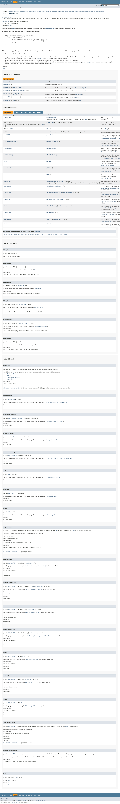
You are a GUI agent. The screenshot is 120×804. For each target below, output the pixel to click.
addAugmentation (51, 117)
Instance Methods (21, 112)
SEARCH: (98, 5)
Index (35, 2)
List (5, 141)
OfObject (14, 97)
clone (5, 234)
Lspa (5, 161)
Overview (3, 2)
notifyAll (44, 234)
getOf (47, 174)
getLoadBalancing (51, 154)
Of (4, 174)
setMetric (49, 219)
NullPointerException (10, 551)
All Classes (4, 5)
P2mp (13, 100)
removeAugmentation (52, 181)
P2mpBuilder (7, 84)
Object (9, 25)
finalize (17, 234)
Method (23, 7)
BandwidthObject (17, 87)
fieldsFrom (49, 132)
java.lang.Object (7, 17)
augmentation (50, 122)
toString (51, 234)
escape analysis (86, 62)
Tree (23, 2)
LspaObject (15, 94)
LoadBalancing (8, 154)
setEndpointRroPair (52, 192)
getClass (24, 234)
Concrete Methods (35, 112)
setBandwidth (50, 186)
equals (10, 234)
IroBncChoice (8, 148)
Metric (9, 168)
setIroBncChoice (51, 199)
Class (56, 122)
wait (56, 234)
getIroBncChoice (51, 148)
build (47, 128)
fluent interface (50, 28)
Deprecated (28, 2)
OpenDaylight (14, 802)
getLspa (48, 161)
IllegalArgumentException (11, 388)
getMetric (49, 168)
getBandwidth (50, 135)
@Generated (5, 21)
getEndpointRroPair (52, 141)
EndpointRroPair (12, 141)
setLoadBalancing (51, 206)
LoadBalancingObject (18, 90)
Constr (18, 7)
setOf (47, 224)
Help (39, 2)
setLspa (48, 212)
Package (9, 2)
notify (37, 234)
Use (19, 2)
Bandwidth (7, 135)
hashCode (31, 234)
